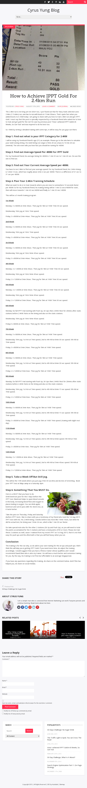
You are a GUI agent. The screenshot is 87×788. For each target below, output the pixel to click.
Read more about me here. (41, 603)
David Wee (20, 553)
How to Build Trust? (43, 635)
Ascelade (55, 784)
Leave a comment (48, 106)
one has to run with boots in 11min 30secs (39, 114)
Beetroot (17, 499)
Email (4, 687)
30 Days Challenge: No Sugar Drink (60, 730)
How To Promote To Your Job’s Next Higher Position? (71, 634)
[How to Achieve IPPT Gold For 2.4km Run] (43, 57)
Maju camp (24, 483)
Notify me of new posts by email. (14, 714)
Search (29, 731)
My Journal (9, 27)
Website (4, 694)
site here (67, 140)
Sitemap (62, 784)
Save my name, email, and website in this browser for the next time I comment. (27, 703)
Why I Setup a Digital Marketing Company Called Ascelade (15, 633)
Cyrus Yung (19, 106)
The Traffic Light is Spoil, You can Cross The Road (64, 739)
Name (4, 681)
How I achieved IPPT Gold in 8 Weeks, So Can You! (63, 748)
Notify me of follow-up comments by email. (18, 711)
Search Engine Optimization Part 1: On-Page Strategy (64, 766)
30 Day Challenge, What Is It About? (61, 757)
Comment (6, 659)
